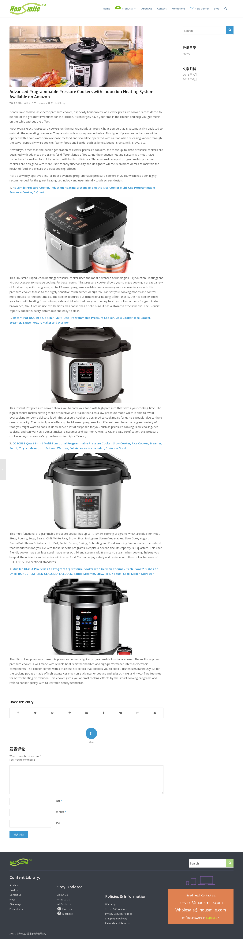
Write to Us (63, 899)
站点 (58, 823)
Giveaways (15, 904)
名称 (59, 800)
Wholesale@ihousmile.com (200, 910)
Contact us (15, 894)
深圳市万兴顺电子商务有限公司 (31, 933)
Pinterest (67, 909)
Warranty (110, 904)
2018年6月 (190, 79)
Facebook (67, 913)
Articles (13, 885)
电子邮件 (61, 812)
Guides (13, 890)
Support (211, 917)
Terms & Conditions (116, 909)
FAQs (12, 899)
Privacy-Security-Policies (118, 913)
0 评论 (27, 103)
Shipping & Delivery (116, 918)
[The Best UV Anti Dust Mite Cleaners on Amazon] (3, 469)
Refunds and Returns (117, 923)
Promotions (16, 909)
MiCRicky (60, 103)
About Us (62, 894)
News (42, 103)
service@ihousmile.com (200, 902)
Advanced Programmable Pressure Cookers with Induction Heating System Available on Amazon (81, 94)
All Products (64, 904)
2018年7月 (190, 74)
